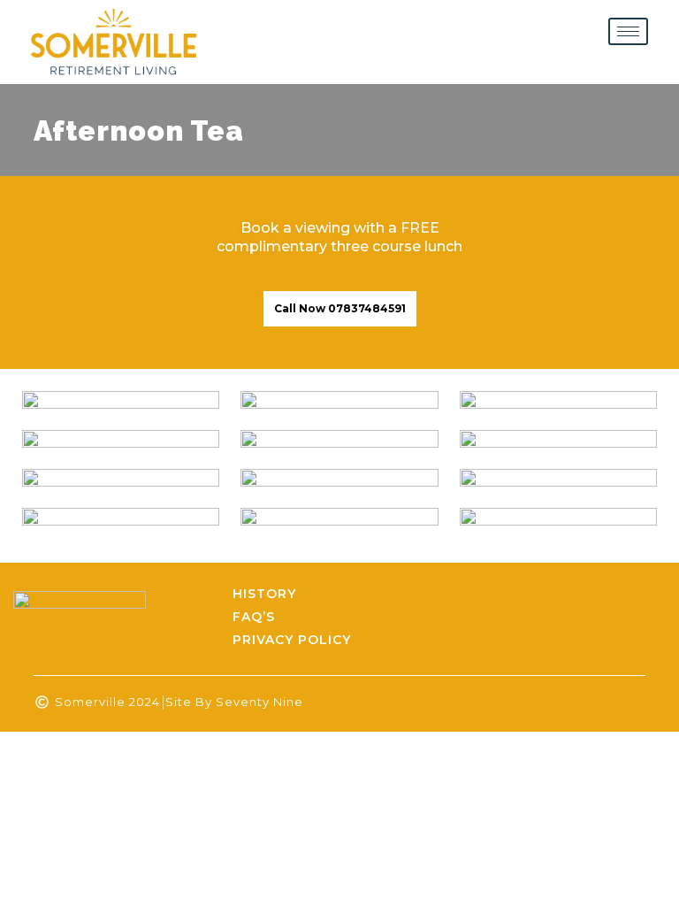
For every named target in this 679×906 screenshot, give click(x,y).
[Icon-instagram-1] (651, 617)
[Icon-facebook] (619, 617)
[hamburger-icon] (628, 31)
